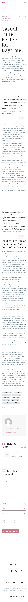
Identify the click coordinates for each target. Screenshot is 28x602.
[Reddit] (13, 407)
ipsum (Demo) (6, 397)
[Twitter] (4, 407)
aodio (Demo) (17, 392)
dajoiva (5, 16)
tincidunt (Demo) (7, 402)
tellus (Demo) (15, 400)
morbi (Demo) (16, 397)
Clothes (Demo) (6, 18)
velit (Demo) (16, 402)
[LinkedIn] (11, 407)
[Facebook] (2, 407)
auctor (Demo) (17, 395)
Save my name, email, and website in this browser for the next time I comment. (14, 522)
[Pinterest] (6, 407)
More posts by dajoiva (11, 432)
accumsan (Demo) (7, 392)
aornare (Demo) (7, 395)
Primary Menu (25, 2)
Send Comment (10, 531)
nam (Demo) (6, 400)
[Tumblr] (9, 407)
